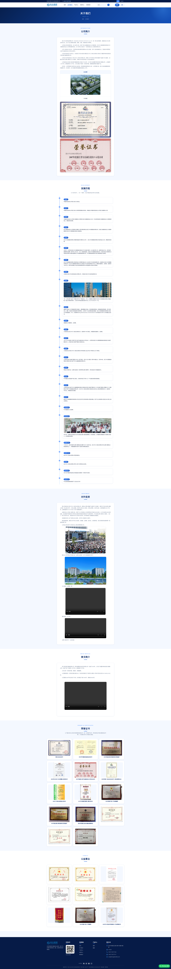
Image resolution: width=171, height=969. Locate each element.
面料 (94, 945)
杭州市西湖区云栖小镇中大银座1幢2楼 (115, 946)
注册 (122, 4)
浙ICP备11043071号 (84, 967)
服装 (94, 947)
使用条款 (106, 967)
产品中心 (76, 4)
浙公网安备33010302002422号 (94, 967)
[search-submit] (108, 5)
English (122, 1)
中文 (118, 1)
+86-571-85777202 (67, 1)
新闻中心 (82, 4)
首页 (65, 4)
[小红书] (91, 964)
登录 (117, 4)
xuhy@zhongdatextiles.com (114, 956)
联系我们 (88, 4)
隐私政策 (102, 967)
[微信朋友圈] (84, 964)
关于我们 (70, 4)
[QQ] (89, 964)
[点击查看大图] (87, 290)
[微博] (86, 964)
